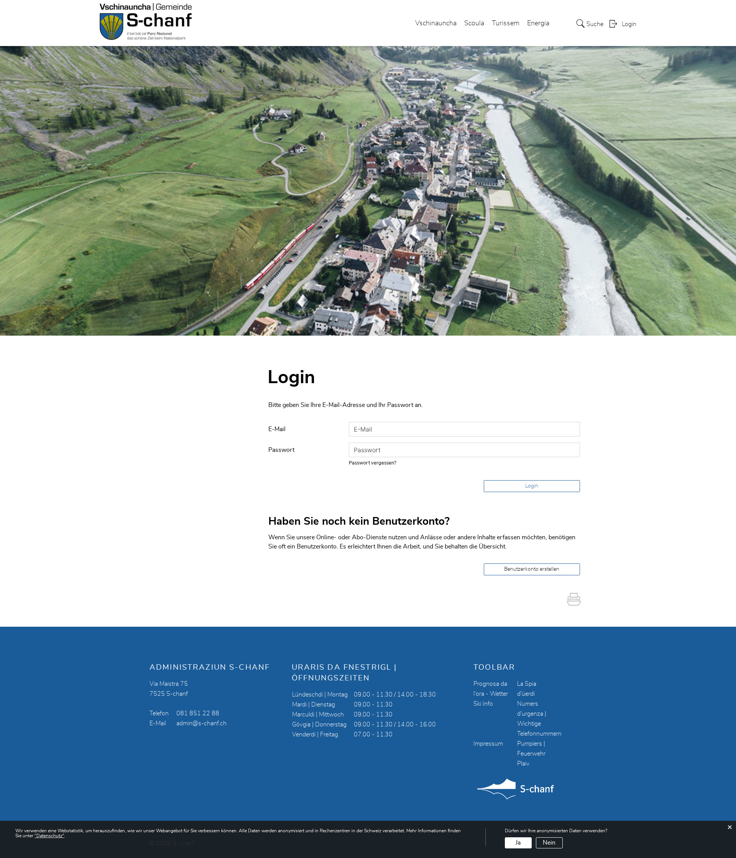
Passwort (281, 450)
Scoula (474, 23)
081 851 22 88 (197, 713)
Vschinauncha (436, 23)
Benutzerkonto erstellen (531, 569)
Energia (538, 23)
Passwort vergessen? (372, 463)
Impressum (488, 744)
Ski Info (483, 704)
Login (629, 24)
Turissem (505, 23)
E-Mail (277, 429)
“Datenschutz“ (49, 835)
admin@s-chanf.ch (201, 723)
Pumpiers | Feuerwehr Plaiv (531, 754)
